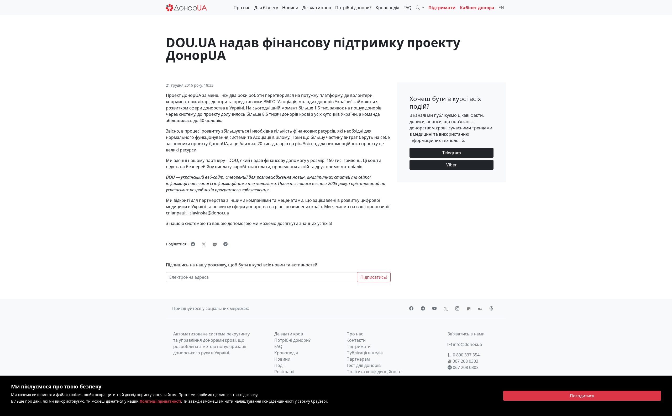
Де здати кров (316, 7)
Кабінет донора (477, 7)
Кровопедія (387, 7)
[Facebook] (192, 244)
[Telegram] (225, 244)
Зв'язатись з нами (466, 334)
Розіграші (284, 372)
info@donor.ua (467, 344)
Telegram (451, 153)
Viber (451, 165)
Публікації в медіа (364, 353)
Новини (290, 7)
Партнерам (358, 359)
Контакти (356, 340)
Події (279, 365)
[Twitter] (203, 244)
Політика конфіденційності (374, 372)
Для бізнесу (266, 7)
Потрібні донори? (353, 7)
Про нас (242, 7)
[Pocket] (214, 244)
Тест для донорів (363, 365)
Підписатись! (373, 277)
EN (501, 7)
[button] (420, 7)
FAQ (407, 7)
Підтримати (442, 7)
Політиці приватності (160, 401)
